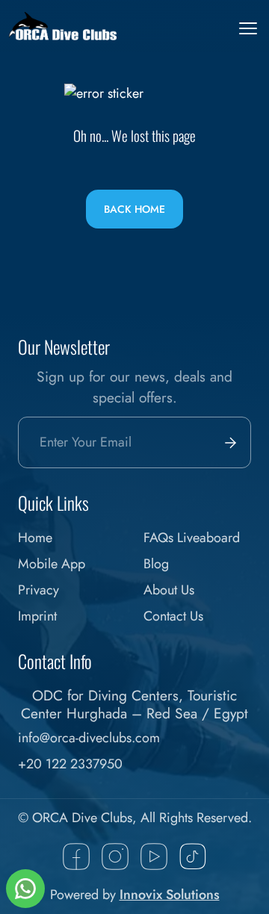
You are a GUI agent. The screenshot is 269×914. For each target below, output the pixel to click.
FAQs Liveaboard (191, 537)
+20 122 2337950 (70, 764)
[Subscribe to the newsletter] (227, 442)
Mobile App (51, 563)
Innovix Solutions (170, 894)
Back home (134, 209)
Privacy (38, 590)
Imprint (37, 616)
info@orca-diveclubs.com (89, 737)
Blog (156, 563)
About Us (168, 590)
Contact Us (173, 616)
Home (35, 537)
